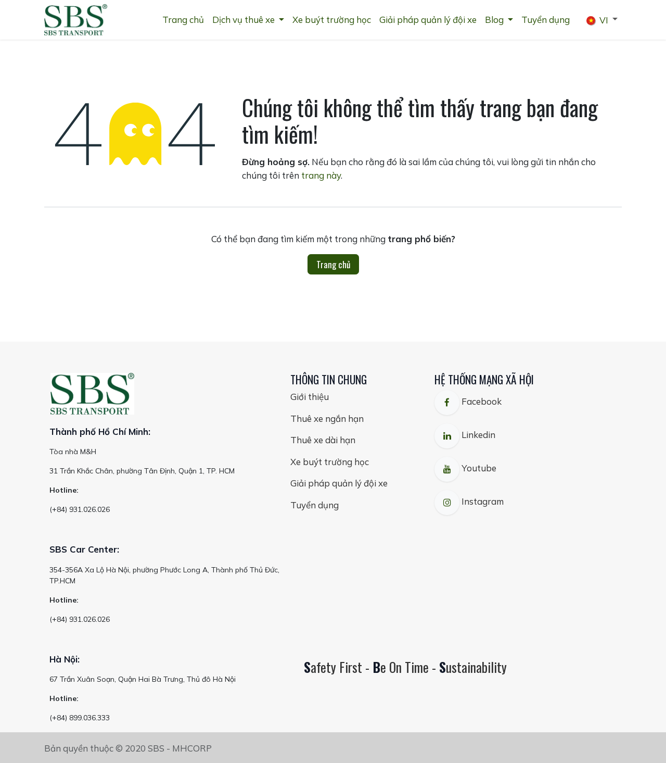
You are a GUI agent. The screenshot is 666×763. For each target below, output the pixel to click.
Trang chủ (333, 264)
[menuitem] (183, 20)
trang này (321, 175)
